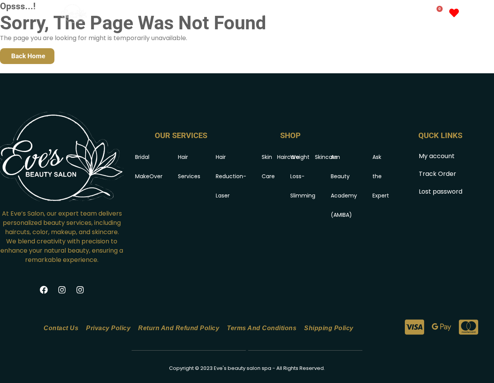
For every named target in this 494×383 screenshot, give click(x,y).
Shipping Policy (329, 328)
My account (382, 14)
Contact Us (61, 328)
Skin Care (268, 166)
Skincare (326, 157)
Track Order (437, 173)
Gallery (339, 14)
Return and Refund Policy (178, 328)
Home (221, 14)
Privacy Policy (108, 328)
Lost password (440, 191)
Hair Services (189, 166)
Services (254, 14)
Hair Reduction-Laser (231, 176)
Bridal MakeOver (148, 166)
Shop (297, 14)
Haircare (288, 157)
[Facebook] (44, 290)
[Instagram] (62, 290)
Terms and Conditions (261, 328)
